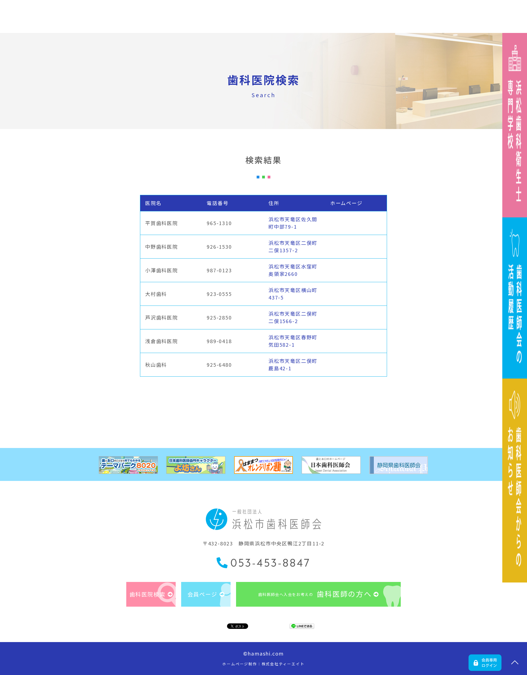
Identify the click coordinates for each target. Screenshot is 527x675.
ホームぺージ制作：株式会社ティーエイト (263, 663)
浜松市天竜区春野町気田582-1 (292, 341)
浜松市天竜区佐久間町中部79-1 (292, 222)
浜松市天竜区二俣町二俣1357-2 (292, 246)
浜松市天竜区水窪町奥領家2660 (292, 270)
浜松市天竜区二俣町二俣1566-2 (292, 317)
